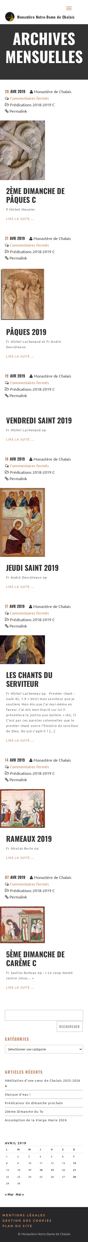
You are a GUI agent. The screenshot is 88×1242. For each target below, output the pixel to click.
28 (74, 1176)
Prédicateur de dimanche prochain (34, 1103)
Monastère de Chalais (52, 91)
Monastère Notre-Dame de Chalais (46, 17)
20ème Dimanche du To (24, 1111)
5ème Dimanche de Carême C (35, 958)
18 (41, 1170)
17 (29, 1170)
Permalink (18, 110)
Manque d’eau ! (18, 1094)
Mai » (20, 1194)
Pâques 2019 (26, 331)
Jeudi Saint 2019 (32, 567)
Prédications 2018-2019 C (32, 104)
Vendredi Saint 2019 (39, 420)
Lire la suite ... (20, 218)
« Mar (9, 1194)
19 (52, 1170)
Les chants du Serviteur (29, 679)
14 (74, 1163)
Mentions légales (24, 1215)
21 (74, 1170)
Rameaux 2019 (29, 838)
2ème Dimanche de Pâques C (35, 195)
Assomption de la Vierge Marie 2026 (36, 1120)
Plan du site (17, 1226)
